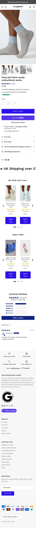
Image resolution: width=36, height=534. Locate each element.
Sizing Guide (5, 462)
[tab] (15, 281)
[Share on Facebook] (6, 160)
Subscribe (8, 493)
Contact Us (5, 425)
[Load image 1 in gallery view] (18, 37)
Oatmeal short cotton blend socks (10, 205)
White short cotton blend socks (25, 205)
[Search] (6, 7)
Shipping (12, 89)
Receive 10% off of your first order (18, 2)
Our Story (4, 422)
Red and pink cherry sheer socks (25, 259)
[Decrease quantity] (4, 102)
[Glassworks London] (18, 7)
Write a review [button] (18, 318)
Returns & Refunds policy (9, 448)
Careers (4, 430)
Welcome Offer (6, 456)
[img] (6, 330)
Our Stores (5, 428)
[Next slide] (32, 206)
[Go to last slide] (3, 206)
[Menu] (2, 7)
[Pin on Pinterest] (8, 160)
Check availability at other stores (11, 131)
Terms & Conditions (7, 453)
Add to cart (18, 111)
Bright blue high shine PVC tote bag (11, 259)
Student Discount (7, 459)
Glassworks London (10, 521)
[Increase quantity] (15, 102)
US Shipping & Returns (8, 450)
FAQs (3, 467)
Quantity (3, 99)
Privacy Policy (6, 465)
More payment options (18, 122)
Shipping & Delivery (7, 445)
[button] (6, 83)
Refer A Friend (6, 433)
